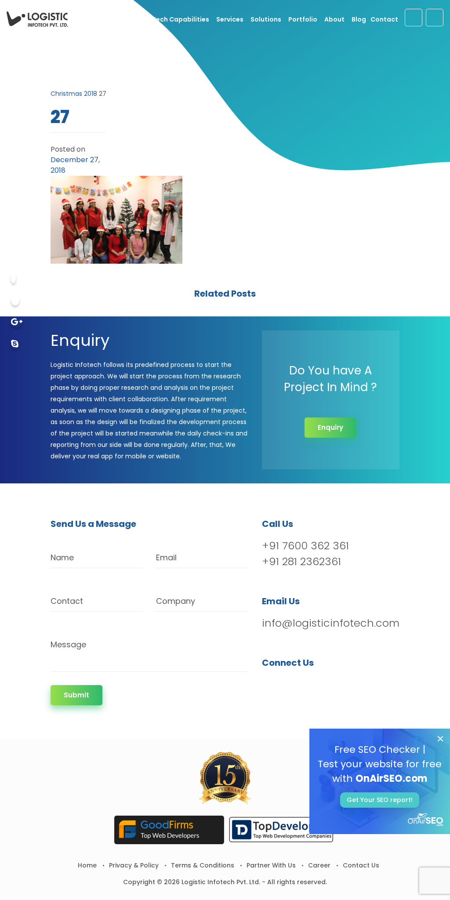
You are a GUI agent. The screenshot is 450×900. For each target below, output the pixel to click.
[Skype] (14, 344)
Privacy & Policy (134, 865)
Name (62, 557)
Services (229, 19)
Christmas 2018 (74, 93)
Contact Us (361, 865)
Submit (76, 695)
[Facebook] (13, 278)
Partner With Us (271, 865)
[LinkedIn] (315, 685)
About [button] (334, 19)
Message (68, 644)
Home (87, 865)
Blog (359, 19)
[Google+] (16, 322)
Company (175, 600)
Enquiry (330, 427)
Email (166, 557)
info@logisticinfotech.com (330, 623)
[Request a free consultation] (413, 17)
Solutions (265, 19)
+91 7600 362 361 (305, 545)
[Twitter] (15, 300)
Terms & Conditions (202, 865)
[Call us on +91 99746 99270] (434, 17)
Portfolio (302, 19)
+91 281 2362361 (301, 561)
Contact (384, 19)
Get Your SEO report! (380, 799)
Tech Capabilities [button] (180, 19)
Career (319, 865)
